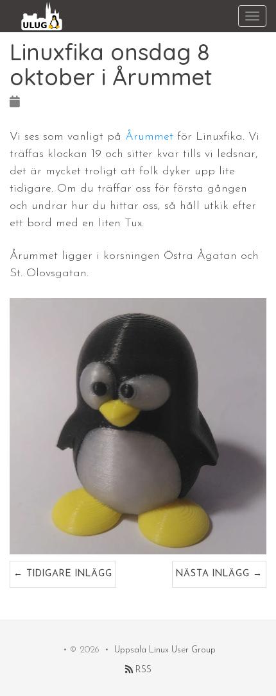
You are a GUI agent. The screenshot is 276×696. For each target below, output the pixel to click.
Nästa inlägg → (219, 574)
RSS (142, 670)
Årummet (149, 137)
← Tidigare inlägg (62, 574)
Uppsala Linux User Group (165, 650)
